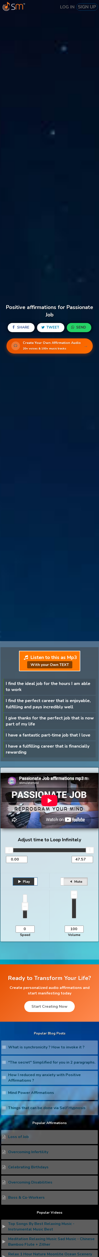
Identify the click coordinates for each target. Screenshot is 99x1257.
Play (26, 881)
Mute (77, 881)
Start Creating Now (49, 1006)
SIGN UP (87, 7)
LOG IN (67, 7)
